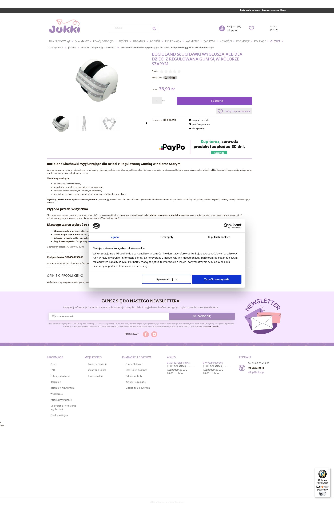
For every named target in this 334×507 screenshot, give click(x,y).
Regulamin (55, 381)
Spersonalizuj (164, 279)
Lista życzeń (251, 28)
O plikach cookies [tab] (219, 237)
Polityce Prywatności (211, 326)
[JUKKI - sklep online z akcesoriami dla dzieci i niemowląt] (64, 26)
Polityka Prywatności (61, 399)
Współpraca (56, 393)
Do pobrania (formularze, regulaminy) (63, 407)
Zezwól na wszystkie (216, 279)
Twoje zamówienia (97, 364)
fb (146, 334)
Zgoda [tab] (115, 237)
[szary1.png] (85, 123)
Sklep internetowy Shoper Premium (167, 501)
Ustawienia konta (97, 369)
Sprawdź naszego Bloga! (274, 10)
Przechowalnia (95, 376)
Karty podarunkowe (250, 10)
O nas (53, 364)
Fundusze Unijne (59, 415)
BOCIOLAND (169, 120)
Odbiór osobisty (134, 376)
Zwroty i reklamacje (136, 381)
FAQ (52, 369)
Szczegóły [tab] (167, 237)
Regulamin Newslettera (62, 387)
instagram (154, 334)
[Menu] (328, 470)
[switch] (322, 494)
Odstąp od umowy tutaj (138, 387)
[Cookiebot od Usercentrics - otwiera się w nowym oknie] (226, 226)
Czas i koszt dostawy (136, 369)
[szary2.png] (109, 124)
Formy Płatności (134, 364)
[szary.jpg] (60, 123)
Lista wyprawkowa (60, 376)
